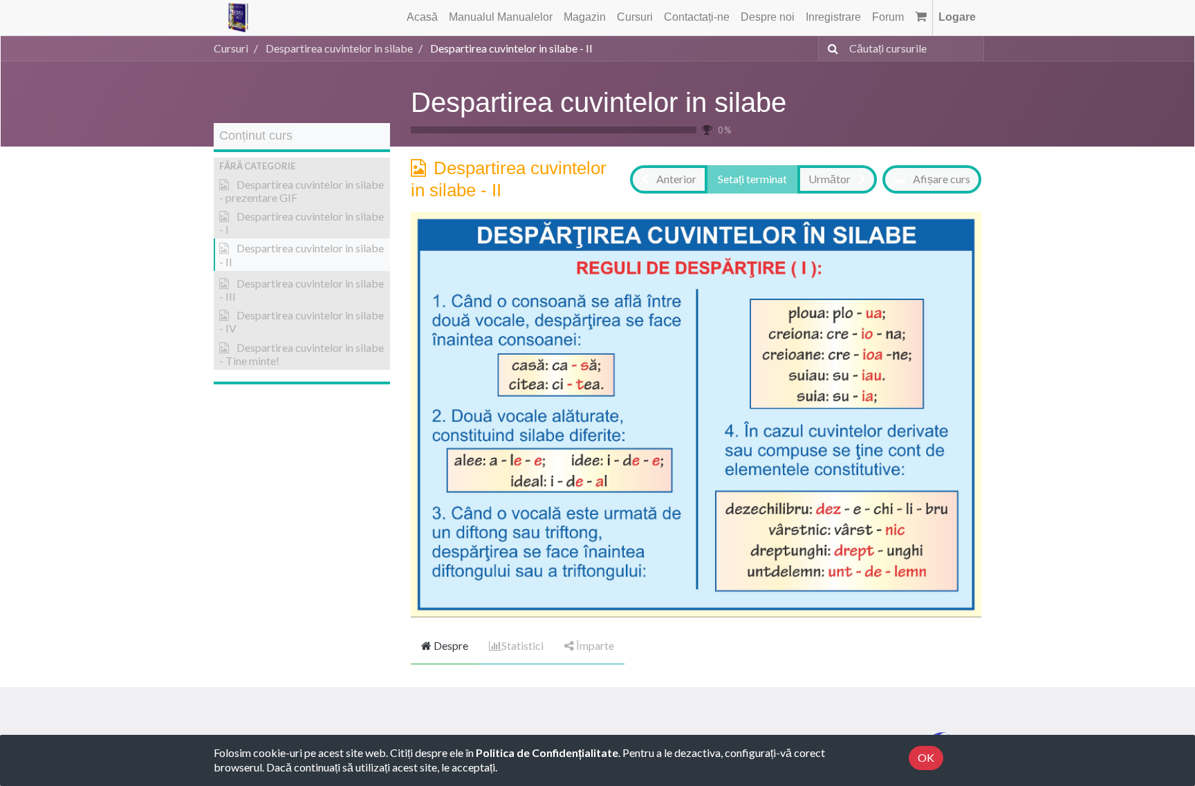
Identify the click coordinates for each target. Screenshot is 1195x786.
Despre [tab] (450, 645)
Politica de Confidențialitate (547, 752)
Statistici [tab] (522, 645)
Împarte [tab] (594, 645)
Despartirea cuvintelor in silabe (598, 102)
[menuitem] (422, 17)
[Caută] (830, 49)
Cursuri (231, 48)
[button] (302, 166)
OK (926, 757)
